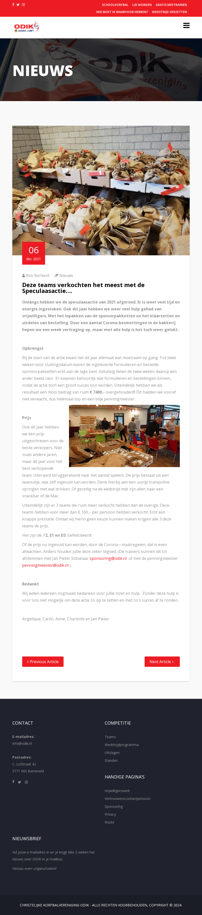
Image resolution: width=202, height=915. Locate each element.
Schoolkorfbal (115, 5)
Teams (110, 736)
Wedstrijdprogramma (122, 744)
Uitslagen (112, 752)
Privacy (110, 814)
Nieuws (66, 275)
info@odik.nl (22, 743)
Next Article (160, 661)
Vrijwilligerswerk (117, 790)
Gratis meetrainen (171, 5)
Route (109, 822)
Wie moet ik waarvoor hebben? (122, 12)
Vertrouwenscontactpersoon (127, 798)
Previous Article (44, 661)
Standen (111, 760)
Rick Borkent (38, 275)
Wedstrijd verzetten (169, 12)
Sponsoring (114, 806)
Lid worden (142, 5)
